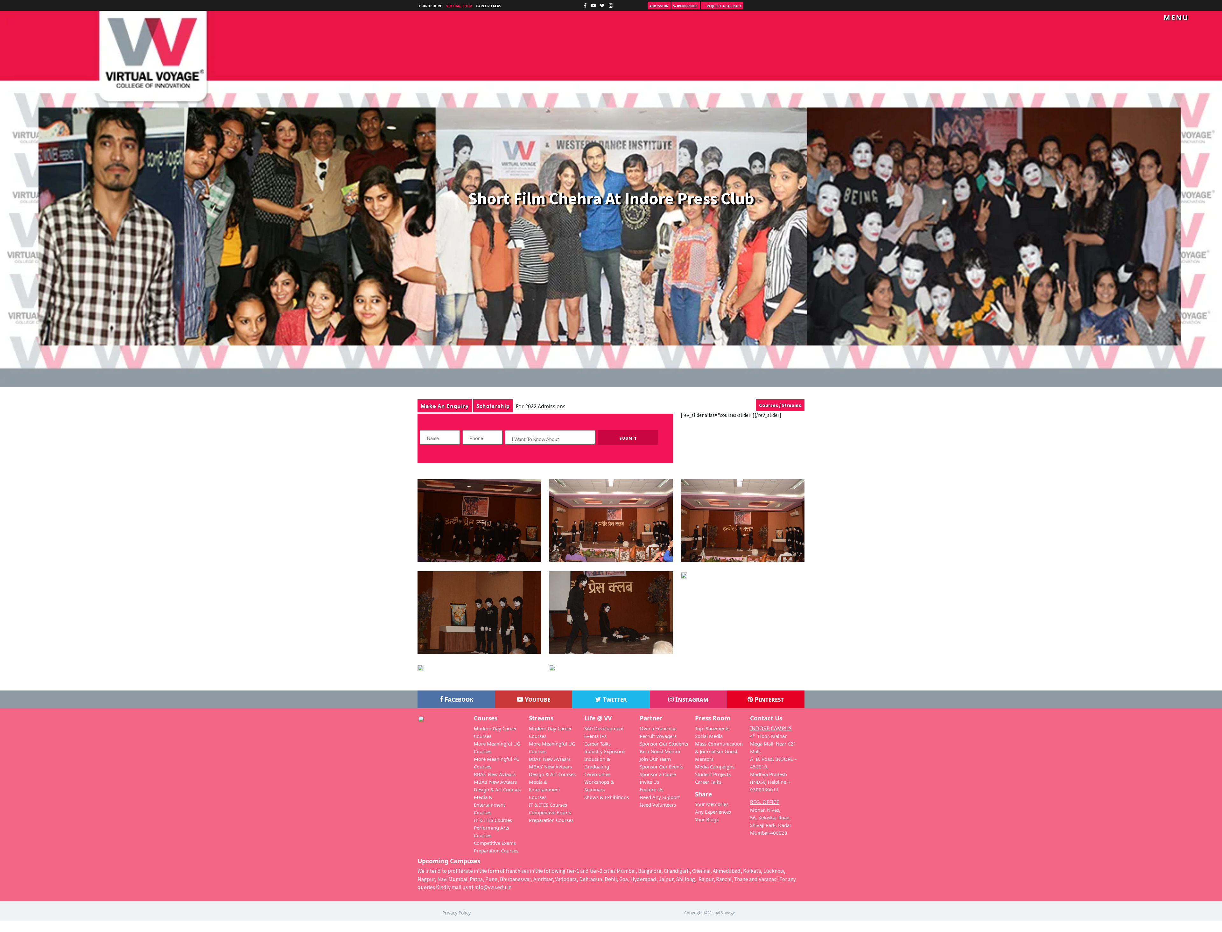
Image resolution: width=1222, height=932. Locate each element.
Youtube (536, 699)
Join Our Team (655, 759)
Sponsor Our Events (661, 766)
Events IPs (595, 736)
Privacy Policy (456, 913)
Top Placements (712, 728)
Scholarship (493, 406)
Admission (659, 6)
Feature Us (651, 789)
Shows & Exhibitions (606, 797)
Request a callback (724, 6)
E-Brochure (430, 6)
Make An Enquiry (445, 406)
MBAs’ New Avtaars (495, 782)
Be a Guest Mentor (660, 751)
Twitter (614, 699)
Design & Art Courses (497, 789)
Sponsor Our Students (664, 743)
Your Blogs (707, 819)
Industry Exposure (604, 751)
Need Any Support (660, 797)
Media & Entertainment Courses (489, 805)
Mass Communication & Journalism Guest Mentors (719, 751)
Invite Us (649, 782)
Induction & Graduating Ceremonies (597, 766)
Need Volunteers (658, 805)
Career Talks (488, 6)
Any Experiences (713, 812)
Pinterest (768, 699)
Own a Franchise (658, 728)
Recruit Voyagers (658, 736)
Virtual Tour (459, 6)
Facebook (458, 699)
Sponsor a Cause (658, 774)
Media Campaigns (714, 766)
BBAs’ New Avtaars (495, 774)
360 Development (604, 728)
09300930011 (687, 6)
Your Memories (711, 804)
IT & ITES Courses (493, 820)
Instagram (691, 699)
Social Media (709, 736)
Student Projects (713, 774)
